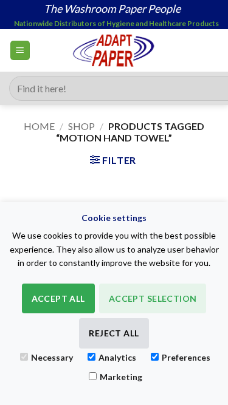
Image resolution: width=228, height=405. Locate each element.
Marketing (121, 377)
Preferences (186, 357)
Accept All (58, 298)
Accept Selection (153, 298)
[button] (20, 51)
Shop (81, 126)
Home (39, 126)
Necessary (52, 357)
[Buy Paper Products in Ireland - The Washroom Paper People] (114, 50)
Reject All (114, 333)
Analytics (117, 357)
